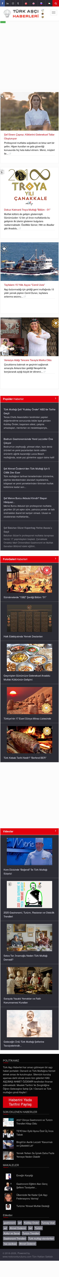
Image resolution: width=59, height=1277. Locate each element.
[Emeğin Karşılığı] (8, 1176)
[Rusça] (41, 3)
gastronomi (9, 1222)
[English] (33, 3)
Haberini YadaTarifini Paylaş (20, 1102)
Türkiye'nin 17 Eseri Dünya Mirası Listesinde (27, 718)
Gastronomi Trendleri (15, 1238)
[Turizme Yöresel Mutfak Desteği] (8, 1207)
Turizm (38, 1228)
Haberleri (15, 559)
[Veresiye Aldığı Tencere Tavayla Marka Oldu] (29, 336)
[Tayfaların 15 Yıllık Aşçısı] (29, 261)
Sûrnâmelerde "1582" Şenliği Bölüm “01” (25, 597)
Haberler (13, 399)
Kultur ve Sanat (12, 1233)
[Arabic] (48, 3)
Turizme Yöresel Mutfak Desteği (32, 1206)
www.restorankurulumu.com (17, 1256)
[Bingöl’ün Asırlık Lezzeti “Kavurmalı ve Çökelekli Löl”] (8, 1144)
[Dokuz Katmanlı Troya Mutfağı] (29, 186)
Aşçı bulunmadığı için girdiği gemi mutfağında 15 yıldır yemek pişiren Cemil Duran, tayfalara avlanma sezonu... (29, 293)
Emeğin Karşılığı (24, 1175)
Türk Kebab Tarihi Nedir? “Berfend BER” (25, 757)
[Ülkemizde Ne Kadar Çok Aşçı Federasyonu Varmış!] (8, 1197)
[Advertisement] (29, 59)
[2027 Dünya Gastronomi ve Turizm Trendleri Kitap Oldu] (8, 1122)
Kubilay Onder (31, 1222)
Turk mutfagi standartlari (41, 1238)
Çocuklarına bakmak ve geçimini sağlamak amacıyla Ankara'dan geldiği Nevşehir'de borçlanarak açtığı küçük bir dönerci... (26, 368)
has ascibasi (10, 1243)
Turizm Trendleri (30, 1233)
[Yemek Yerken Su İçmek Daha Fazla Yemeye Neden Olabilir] (8, 1155)
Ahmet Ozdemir (18, 1228)
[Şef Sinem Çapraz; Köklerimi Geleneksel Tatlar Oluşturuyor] (29, 111)
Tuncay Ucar (48, 1222)
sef (19, 1222)
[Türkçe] (25, 3)
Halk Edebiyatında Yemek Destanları (23, 636)
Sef (30, 1228)
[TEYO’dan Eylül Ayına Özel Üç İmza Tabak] (8, 1133)
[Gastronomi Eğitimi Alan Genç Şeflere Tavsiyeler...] (8, 1186)
